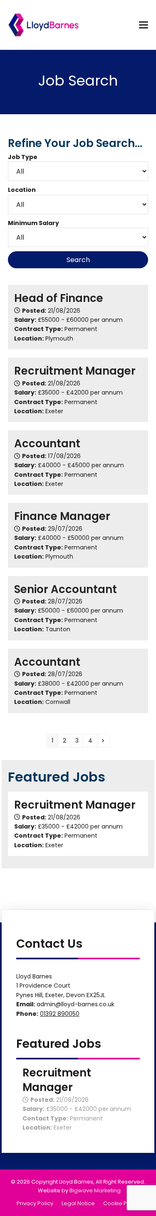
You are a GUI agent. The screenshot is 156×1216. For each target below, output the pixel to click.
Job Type (22, 157)
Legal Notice (78, 1203)
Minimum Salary (33, 223)
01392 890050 (59, 1014)
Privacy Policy (35, 1203)
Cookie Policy (121, 1203)
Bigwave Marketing (95, 1190)
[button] (143, 24)
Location (22, 190)
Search (78, 260)
